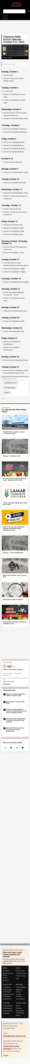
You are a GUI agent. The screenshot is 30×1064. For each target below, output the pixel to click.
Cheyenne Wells (9, 387)
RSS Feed (19, 1008)
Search (18, 1006)
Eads (17, 978)
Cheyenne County (10, 383)
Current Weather (21, 987)
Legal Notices (7, 999)
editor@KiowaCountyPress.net (14, 1036)
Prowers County (21, 976)
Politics (5, 978)
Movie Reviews (7, 1008)
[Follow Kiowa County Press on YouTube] (23, 748)
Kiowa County (20, 971)
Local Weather (20, 999)
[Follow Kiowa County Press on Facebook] (11, 748)
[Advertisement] (15, 818)
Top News (6, 971)
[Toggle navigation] (5, 17)
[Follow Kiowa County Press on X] (5, 748)
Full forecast (6, 684)
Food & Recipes (7, 1006)
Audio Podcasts (7, 1011)
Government (7, 987)
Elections (6, 980)
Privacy (18, 1015)
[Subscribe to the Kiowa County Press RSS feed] (17, 748)
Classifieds (6, 1013)
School (6, 392)
